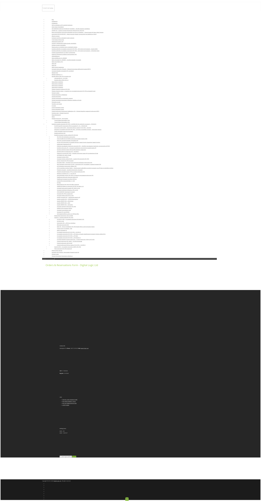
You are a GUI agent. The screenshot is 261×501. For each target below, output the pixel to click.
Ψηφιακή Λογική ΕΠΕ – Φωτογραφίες (60, 118)
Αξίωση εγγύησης (56, 36)
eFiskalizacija (54, 21)
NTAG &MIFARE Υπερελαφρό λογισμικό (66, 192)
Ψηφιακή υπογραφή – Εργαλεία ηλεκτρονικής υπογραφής (70, 170)
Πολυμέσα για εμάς (56, 102)
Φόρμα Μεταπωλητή (56, 115)
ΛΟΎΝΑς (59, 182)
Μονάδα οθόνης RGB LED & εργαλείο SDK (61, 76)
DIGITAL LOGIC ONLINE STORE (69, 399)
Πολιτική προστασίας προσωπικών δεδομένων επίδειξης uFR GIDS (66, 100)
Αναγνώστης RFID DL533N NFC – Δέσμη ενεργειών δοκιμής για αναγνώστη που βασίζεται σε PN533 (74, 34)
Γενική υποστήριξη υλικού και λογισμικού (63, 131)
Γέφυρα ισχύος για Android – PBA (64, 228)
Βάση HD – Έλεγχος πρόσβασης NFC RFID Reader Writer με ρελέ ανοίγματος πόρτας (75, 226)
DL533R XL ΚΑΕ (60, 221)
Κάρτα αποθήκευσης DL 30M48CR (59, 58)
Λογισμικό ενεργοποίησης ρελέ (64, 210)
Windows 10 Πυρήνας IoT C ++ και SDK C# (66, 173)
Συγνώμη (54, 105)
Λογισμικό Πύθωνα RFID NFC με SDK (65, 195)
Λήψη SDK (54, 63)
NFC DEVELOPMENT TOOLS (69, 401)
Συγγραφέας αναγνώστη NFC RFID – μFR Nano (67, 236)
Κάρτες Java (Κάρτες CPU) (57, 61)
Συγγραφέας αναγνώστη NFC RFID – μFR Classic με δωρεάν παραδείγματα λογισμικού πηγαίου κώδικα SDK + (81, 234)
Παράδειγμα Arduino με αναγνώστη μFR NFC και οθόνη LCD (70, 186)
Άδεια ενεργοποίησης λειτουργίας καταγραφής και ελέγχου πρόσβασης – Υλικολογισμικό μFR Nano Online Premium (77, 32)
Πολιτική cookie (55, 254)
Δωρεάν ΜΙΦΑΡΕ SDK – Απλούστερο (65, 201)
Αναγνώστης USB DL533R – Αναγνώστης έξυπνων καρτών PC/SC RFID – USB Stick (72, 127)
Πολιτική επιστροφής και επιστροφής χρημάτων (62, 98)
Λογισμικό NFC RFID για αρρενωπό (65, 193)
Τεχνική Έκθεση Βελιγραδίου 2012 (62, 122)
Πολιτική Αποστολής (56, 96)
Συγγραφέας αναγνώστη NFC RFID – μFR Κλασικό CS (69, 237)
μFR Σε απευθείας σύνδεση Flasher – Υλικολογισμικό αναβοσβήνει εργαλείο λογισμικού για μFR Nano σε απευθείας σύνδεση (85, 168)
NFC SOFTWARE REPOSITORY (69, 403)
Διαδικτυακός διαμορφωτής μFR (64, 144)
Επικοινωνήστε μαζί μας (57, 250)
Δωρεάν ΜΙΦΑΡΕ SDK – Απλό (63, 203)
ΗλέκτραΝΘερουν (56, 56)
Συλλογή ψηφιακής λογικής (58, 107)
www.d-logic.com (85, 348)
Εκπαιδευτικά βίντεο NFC (60, 133)
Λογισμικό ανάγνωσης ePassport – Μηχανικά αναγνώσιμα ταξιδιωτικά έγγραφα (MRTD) (71, 69)
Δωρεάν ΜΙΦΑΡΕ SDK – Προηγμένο (65, 204)
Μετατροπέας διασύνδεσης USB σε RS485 (63, 215)
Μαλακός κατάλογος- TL (57, 74)
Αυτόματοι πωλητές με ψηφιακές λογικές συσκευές (63, 38)
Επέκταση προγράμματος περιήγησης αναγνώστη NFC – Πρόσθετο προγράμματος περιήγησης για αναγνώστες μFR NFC (83, 146)
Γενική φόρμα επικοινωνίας (58, 39)
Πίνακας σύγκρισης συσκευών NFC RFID (61, 89)
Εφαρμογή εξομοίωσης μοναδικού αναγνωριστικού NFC (64, 54)
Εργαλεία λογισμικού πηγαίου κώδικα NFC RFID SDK (66, 135)
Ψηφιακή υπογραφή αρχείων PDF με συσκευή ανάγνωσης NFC (71, 171)
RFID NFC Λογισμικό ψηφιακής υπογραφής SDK (67, 140)
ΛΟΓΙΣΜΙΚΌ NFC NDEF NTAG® (64, 155)
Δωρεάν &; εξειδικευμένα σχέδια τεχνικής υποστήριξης (64, 43)
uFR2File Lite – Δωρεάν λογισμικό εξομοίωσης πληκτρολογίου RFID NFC (68, 30)
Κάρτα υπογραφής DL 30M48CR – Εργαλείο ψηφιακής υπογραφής (66, 60)
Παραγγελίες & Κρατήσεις (57, 82)
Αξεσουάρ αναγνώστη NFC (63, 225)
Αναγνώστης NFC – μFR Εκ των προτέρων (66, 223)
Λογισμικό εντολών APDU (63, 157)
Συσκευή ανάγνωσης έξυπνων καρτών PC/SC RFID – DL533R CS (71, 245)
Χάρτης (53, 116)
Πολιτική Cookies (55, 93)
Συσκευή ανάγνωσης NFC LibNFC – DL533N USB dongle (69, 241)
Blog (53, 19)
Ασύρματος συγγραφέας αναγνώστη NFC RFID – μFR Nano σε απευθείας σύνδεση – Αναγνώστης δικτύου (77, 129)
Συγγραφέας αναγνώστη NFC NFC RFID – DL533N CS (69, 232)
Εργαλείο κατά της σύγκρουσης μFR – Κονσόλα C (68, 151)
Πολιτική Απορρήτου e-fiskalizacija (59, 94)
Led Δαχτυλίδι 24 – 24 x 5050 (60, 78)
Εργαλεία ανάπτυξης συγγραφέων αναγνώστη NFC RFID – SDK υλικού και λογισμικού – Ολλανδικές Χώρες (75, 50)
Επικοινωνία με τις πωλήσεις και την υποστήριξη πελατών (64, 47)
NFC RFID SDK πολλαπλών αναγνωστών (66, 137)
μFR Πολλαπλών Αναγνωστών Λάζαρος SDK (66, 166)
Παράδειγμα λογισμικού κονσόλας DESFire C (67, 179)
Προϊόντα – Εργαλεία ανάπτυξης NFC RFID (63, 217)
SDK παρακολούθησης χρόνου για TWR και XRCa (68, 214)
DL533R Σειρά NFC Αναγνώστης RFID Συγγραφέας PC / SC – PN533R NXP (70, 126)
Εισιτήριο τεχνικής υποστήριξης (59, 45)
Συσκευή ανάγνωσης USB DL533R (64, 243)
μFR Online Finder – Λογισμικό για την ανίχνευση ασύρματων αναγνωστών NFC (74, 162)
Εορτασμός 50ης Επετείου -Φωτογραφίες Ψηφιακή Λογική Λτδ (65, 252)
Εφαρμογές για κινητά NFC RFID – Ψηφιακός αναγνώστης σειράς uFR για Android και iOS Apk (77, 153)
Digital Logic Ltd (57, 481)
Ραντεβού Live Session (57, 104)
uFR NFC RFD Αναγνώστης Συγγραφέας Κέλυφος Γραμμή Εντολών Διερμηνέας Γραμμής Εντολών (78, 142)
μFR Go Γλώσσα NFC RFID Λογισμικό (65, 160)
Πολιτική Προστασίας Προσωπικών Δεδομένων (62, 256)
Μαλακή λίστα (55, 72)
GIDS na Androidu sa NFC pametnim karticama (62, 25)
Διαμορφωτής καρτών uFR (57, 41)
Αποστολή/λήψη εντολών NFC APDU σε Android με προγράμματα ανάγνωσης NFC (75, 175)
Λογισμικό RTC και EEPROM (63, 212)
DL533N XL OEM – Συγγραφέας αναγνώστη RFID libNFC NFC (70, 219)
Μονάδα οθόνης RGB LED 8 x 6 (61, 80)
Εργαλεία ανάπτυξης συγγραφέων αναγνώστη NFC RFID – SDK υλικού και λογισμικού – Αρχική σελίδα (75, 49)
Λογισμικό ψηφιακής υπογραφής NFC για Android (63, 71)
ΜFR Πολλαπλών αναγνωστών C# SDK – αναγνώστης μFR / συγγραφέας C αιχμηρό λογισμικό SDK (79, 164)
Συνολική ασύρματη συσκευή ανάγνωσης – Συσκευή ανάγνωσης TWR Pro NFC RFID (75, 239)
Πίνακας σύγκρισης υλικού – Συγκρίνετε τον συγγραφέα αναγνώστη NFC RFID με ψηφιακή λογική (73, 91)
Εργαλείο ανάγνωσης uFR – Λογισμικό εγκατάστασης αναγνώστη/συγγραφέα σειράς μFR (76, 148)
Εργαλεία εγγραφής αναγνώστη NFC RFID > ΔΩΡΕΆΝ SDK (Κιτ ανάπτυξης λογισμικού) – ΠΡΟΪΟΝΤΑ (74, 124)
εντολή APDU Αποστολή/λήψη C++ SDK (66, 181)
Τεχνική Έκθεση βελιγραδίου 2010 (62, 120)
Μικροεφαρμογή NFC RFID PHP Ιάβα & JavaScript (68, 184)
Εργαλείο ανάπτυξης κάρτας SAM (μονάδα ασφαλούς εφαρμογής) (71, 149)
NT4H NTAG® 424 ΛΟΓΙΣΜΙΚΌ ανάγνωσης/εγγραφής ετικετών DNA (72, 138)
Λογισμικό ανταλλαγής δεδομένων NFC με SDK (67, 190)
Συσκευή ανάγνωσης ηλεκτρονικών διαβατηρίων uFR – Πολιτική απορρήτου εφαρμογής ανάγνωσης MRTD (75, 111)
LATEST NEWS (65, 405)
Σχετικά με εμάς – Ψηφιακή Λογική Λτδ (60, 113)
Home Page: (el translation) (58, 27)
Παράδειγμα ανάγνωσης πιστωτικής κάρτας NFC (67, 177)
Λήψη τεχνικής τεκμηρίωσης (58, 67)
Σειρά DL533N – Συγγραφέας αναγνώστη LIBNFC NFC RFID (67, 247)
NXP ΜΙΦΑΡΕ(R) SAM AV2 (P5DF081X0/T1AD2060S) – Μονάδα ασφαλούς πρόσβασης (71, 28)
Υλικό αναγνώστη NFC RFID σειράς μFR (63, 248)
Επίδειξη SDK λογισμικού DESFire (64, 208)
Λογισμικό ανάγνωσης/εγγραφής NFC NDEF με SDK (68, 188)
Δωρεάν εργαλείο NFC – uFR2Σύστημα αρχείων (67, 199)
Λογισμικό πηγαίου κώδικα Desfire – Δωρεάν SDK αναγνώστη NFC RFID (73, 159)
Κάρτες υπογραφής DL (62, 230)
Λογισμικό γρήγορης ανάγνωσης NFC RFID (66, 206)
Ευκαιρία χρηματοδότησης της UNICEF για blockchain (63, 52)
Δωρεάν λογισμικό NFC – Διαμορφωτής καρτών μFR (68, 197)
